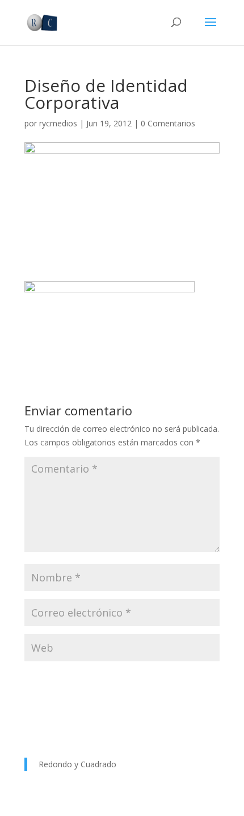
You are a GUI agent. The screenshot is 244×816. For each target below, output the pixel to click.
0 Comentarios (168, 123)
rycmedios (58, 123)
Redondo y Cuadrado (77, 764)
